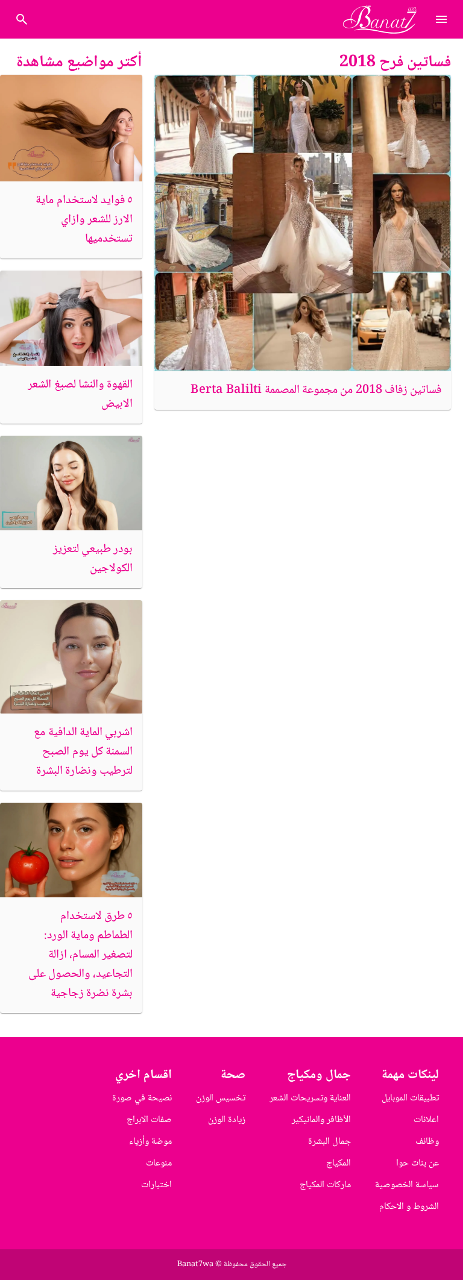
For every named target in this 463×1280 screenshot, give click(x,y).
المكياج (338, 1163)
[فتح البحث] (441, 19)
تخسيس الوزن (220, 1098)
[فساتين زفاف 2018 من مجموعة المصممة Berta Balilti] (302, 223)
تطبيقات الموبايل (410, 1098)
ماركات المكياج (325, 1185)
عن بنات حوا (417, 1163)
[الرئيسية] (385, 19)
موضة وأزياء (150, 1142)
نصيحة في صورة (142, 1098)
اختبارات (156, 1185)
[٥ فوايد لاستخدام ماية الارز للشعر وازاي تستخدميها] (71, 128)
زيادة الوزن (226, 1120)
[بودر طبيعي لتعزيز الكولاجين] (71, 483)
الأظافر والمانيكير (321, 1120)
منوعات (159, 1163)
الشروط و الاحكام (409, 1207)
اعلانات (426, 1120)
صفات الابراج (149, 1120)
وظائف (427, 1142)
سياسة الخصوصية (407, 1185)
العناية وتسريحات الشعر (310, 1098)
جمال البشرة (329, 1142)
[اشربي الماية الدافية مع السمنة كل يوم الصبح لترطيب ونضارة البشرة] (71, 657)
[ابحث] (21, 19)
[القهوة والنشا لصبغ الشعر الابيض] (71, 318)
